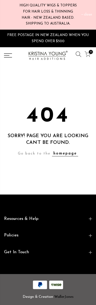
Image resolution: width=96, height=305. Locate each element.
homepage (65, 154)
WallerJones (64, 297)
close (88, 14)
